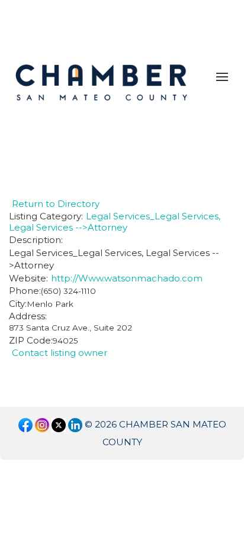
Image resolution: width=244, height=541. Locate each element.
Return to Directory (55, 203)
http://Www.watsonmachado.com (127, 278)
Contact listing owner (59, 352)
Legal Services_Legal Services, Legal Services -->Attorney (114, 221)
